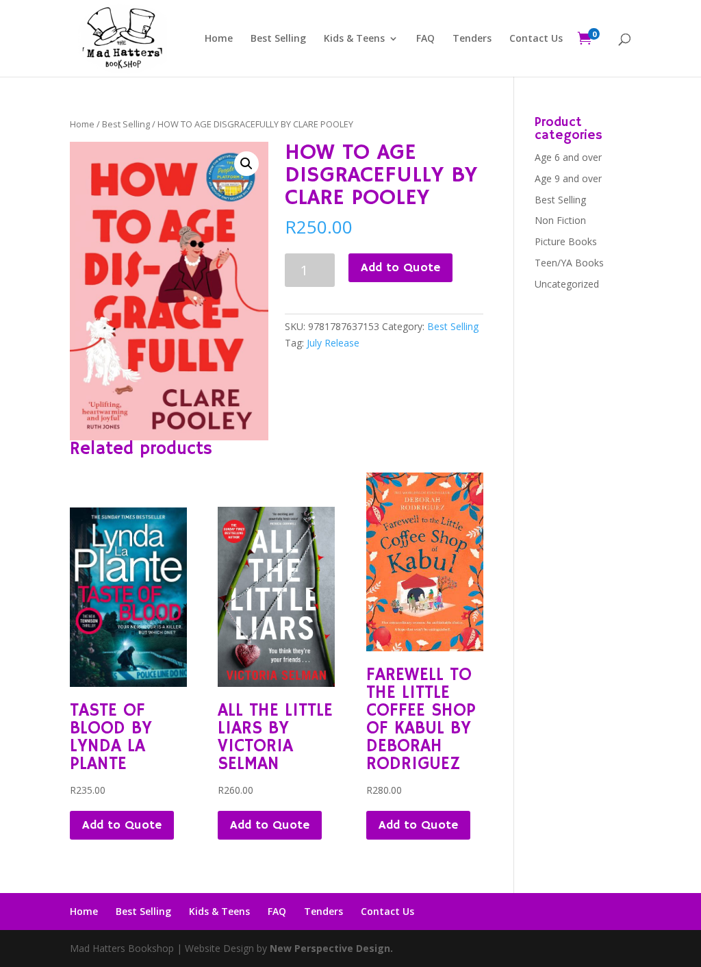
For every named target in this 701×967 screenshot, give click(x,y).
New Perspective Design (330, 948)
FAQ (425, 39)
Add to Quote (400, 267)
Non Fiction (560, 220)
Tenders (472, 39)
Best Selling (278, 39)
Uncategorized (567, 283)
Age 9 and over (568, 178)
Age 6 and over (568, 157)
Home (219, 39)
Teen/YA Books (569, 262)
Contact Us (536, 39)
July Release (333, 342)
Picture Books (566, 241)
